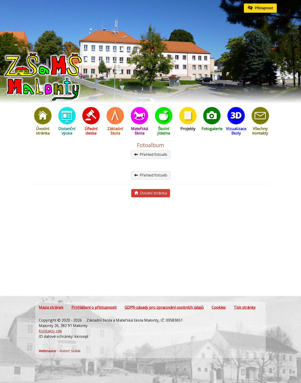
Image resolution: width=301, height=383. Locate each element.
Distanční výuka (66, 131)
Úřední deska (91, 131)
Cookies (219, 307)
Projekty (187, 128)
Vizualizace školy (236, 131)
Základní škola (115, 131)
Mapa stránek (51, 307)
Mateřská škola (139, 131)
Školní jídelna (163, 131)
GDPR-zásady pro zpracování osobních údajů (164, 307)
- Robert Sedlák (60, 351)
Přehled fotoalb (152, 154)
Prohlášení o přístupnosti (94, 307)
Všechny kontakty (260, 131)
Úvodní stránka (43, 131)
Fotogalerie (212, 128)
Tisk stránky (245, 307)
